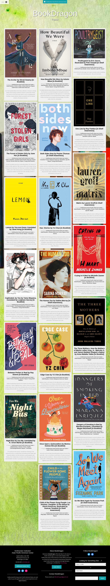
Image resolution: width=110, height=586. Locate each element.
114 (99, 537)
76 (57, 536)
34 (12, 534)
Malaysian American (59, 379)
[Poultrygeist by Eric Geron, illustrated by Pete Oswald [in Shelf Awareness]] (89, 58)
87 (95, 536)
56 (88, 534)
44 (46, 534)
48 (60, 534)
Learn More (57, 567)
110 (82, 537)
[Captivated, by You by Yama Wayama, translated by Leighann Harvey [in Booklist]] (20, 295)
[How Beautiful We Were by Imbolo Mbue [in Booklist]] (55, 76)
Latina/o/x (56, 450)
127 (51, 539)
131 (68, 539)
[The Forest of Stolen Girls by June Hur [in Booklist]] (20, 150)
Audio (7, 159)
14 (43, 532)
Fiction (16, 86)
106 (65, 537)
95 (22, 537)
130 (64, 539)
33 (8, 534)
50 (67, 534)
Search (102, 578)
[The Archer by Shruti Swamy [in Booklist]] (20, 77)
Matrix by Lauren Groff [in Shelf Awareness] (89, 204)
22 (70, 532)
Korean (8, 161)
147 (35, 540)
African (51, 85)
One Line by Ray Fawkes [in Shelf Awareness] (89, 130)
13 (40, 532)
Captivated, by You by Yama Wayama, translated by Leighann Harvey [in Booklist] (20, 300)
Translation (31, 233)
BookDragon (55, 13)
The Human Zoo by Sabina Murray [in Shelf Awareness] (55, 302)
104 (57, 537)
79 (67, 536)
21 (67, 532)
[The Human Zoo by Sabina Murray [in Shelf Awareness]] (55, 297)
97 (29, 537)
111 (86, 537)
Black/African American (63, 85)
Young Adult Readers (29, 161)
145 (26, 540)
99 (36, 537)
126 (47, 539)
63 (12, 536)
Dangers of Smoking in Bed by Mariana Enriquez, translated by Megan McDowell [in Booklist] (89, 426)
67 (25, 536)
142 (14, 540)
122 (30, 539)
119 (18, 539)
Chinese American (53, 232)
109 (78, 537)
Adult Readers (10, 86)
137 (93, 539)
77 (60, 536)
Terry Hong (63, 563)
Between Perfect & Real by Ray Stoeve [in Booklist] (21, 374)
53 (77, 534)
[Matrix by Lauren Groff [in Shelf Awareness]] (89, 200)
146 (30, 540)
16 (50, 532)
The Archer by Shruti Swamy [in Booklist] (20, 81)
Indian (20, 86)
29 (95, 532)
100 (40, 537)
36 (19, 534)
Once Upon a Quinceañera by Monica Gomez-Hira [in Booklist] (55, 445)
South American (88, 434)
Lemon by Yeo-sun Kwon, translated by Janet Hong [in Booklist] (21, 228)
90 (5, 537)
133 (76, 539)
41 (36, 534)
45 (50, 534)
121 (26, 539)
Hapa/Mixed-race (90, 281)
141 (9, 540)
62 (8, 536)
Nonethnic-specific (19, 378)
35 (15, 534)
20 (64, 532)
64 (15, 536)
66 (22, 536)
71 (39, 536)
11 (33, 532)
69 (32, 536)
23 (74, 532)
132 (72, 539)
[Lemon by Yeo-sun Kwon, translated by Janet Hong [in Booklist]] (20, 224)
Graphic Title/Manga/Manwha (18, 306)
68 (29, 536)
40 (32, 534)
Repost (33, 86)
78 (64, 536)
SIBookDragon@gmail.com (61, 577)
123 (35, 539)
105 (61, 537)
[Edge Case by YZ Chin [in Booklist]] (55, 372)
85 (88, 536)
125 (43, 539)
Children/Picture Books (52, 514)
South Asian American (24, 87)
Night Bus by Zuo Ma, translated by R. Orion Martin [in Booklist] (20, 442)
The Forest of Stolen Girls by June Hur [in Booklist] (21, 154)
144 (22, 540)
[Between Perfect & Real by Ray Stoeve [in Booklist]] (20, 369)
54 (81, 534)
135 (85, 539)
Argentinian (86, 432)
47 (57, 534)
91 (8, 537)
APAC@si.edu (26, 562)
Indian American (26, 86)
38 (25, 534)
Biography (43, 514)
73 (46, 536)
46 (53, 534)
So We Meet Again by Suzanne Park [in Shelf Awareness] (89, 502)
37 (22, 534)
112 (90, 537)
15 (47, 532)
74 (50, 536)
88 (98, 536)
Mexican (67, 514)
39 (29, 534)
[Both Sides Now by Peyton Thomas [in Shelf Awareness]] (55, 150)
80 (71, 536)
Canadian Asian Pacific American (23, 159)
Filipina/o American (54, 159)
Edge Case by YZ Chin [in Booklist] (55, 375)
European (88, 209)
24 (77, 532)
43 (43, 534)
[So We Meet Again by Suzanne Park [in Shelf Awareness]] (89, 498)
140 (5, 540)
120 (22, 539)
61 (5, 536)
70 (36, 536)
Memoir (84, 283)
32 (5, 534)
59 (98, 534)
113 (94, 537)
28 (91, 532)
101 (44, 537)
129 (60, 539)
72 (43, 536)
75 (53, 536)
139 (102, 539)
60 (102, 534)
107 (69, 537)
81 (74, 536)
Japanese (28, 306)
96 (25, 537)
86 (91, 536)
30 (98, 532)
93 (15, 537)
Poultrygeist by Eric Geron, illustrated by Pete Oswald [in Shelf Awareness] (89, 63)
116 (5, 539)
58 (95, 534)
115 (103, 537)
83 (81, 536)
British (83, 209)
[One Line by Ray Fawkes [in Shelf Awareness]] (89, 126)
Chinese (20, 446)
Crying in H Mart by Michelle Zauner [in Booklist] (89, 277)
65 (19, 536)
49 (64, 534)
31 (102, 532)
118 (14, 539)
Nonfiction (89, 283)
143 (18, 540)
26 (84, 532)
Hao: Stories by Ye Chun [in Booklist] (55, 228)
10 (29, 532)
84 (84, 536)
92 (12, 537)
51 (71, 534)
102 (48, 537)
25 (81, 532)
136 (89, 539)
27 (88, 532)
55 (84, 534)
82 (77, 536)
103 (52, 537)
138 (97, 539)
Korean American (15, 161)
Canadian (11, 159)
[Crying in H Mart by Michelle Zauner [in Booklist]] (89, 272)
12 (36, 532)
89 (102, 536)
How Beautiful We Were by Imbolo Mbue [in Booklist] (55, 80)
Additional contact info (23, 566)
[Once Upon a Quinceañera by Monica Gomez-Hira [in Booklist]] (55, 441)
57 (91, 534)
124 (39, 539)
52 (74, 534)
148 (39, 540)
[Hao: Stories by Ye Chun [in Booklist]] (55, 225)
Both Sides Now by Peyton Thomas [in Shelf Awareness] (55, 155)
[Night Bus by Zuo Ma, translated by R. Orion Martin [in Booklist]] (20, 438)
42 (39, 534)
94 (19, 537)
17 (54, 532)
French (96, 209)
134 (81, 539)
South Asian (15, 87)
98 (32, 537)
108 (73, 537)
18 (57, 532)
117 (9, 539)
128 (56, 539)
